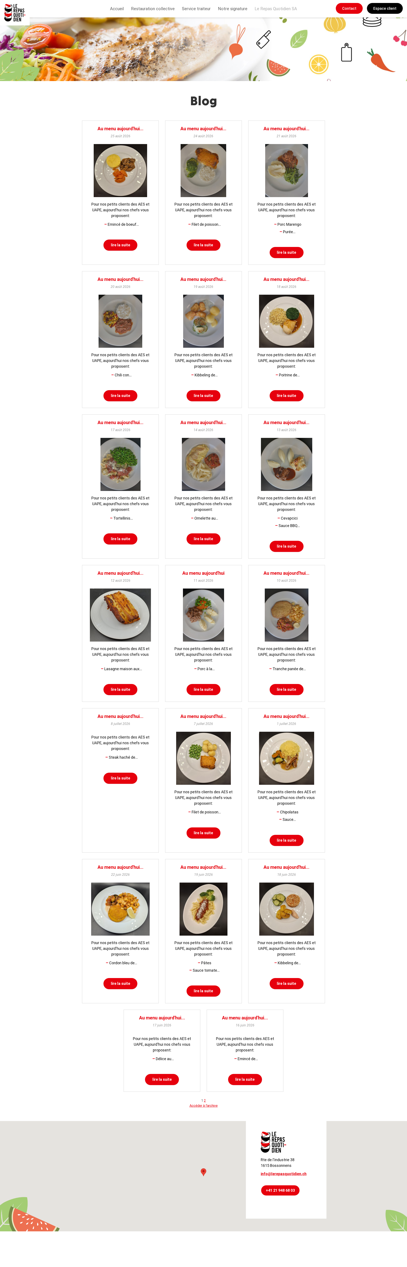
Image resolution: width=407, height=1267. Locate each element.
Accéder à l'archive (204, 1106)
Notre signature (232, 8)
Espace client (384, 8)
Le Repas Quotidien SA (276, 8)
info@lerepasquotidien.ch (284, 1174)
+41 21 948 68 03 (280, 1190)
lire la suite (120, 245)
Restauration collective (153, 8)
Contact (349, 8)
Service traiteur (196, 8)
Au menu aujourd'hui (203, 573)
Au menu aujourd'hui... (121, 128)
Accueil (117, 8)
